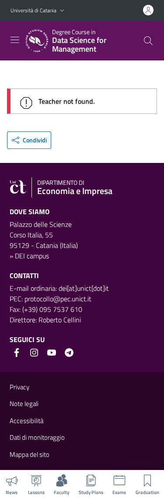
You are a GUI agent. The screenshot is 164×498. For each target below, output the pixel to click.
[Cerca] (148, 40)
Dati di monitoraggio (37, 437)
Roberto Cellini (59, 319)
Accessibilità (26, 421)
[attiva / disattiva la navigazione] (15, 40)
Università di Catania (33, 10)
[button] (62, 10)
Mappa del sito (29, 454)
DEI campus (32, 256)
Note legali (24, 404)
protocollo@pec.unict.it (57, 298)
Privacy (19, 387)
